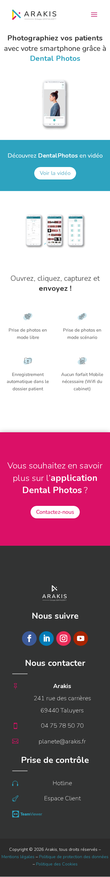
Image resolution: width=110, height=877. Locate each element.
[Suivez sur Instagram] (63, 638)
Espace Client (62, 798)
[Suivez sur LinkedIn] (46, 638)
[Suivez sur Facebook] (29, 638)
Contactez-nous (55, 512)
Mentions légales (18, 857)
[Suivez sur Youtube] (80, 638)
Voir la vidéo (55, 173)
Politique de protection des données (73, 857)
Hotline (62, 783)
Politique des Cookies (57, 864)
